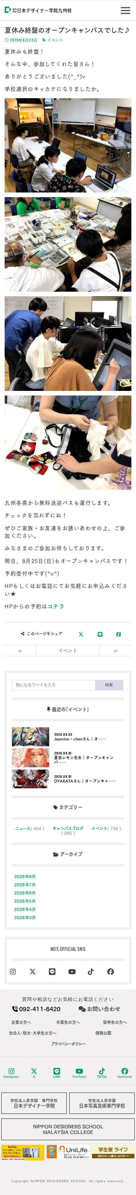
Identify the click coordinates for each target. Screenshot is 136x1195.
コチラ (56, 606)
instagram (11, 1076)
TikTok (102, 1076)
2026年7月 (25, 885)
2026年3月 (25, 917)
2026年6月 (25, 893)
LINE (56, 1076)
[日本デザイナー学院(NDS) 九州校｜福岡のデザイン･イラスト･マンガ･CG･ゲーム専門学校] (38, 10)
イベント (54, 40)
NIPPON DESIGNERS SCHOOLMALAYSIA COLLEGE (68, 1129)
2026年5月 (25, 901)
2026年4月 (25, 909)
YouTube (79, 1076)
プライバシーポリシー (68, 1044)
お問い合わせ (103, 1009)
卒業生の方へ (68, 1022)
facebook (125, 1076)
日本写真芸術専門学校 (102, 1103)
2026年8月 (25, 876)
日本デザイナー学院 (34, 1103)
